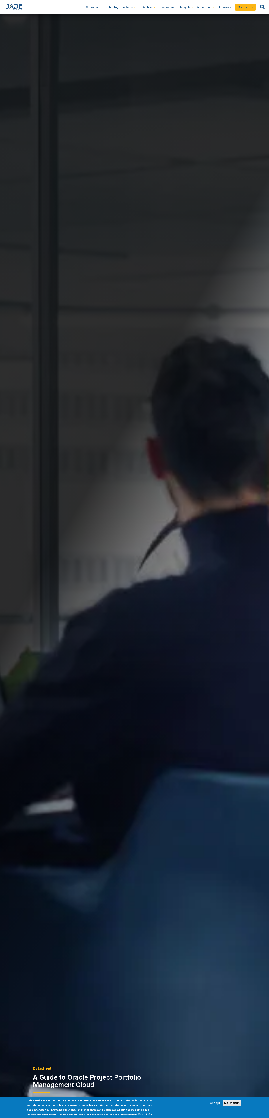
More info (145, 1114)
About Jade (202, 8)
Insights (183, 8)
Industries (144, 8)
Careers (225, 7)
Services (90, 8)
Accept (215, 1103)
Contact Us (245, 7)
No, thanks (232, 1102)
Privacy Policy (128, 1114)
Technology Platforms (117, 8)
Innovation (165, 8)
